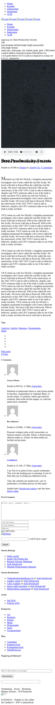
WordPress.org (14, 650)
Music (10, 622)
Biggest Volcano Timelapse (19, 561)
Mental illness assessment (19, 589)
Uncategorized (14, 630)
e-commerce (12, 460)
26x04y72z (35, 167)
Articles (13, 328)
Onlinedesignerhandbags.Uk (20, 578)
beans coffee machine (17, 586)
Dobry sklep (12, 491)
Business (23, 328)
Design (23, 167)
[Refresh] (6, 534)
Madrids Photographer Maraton (21, 567)
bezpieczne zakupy (28, 488)
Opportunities (34, 328)
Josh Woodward (14, 564)
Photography (13, 625)
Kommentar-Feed (15, 647)
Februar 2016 (13, 603)
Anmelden (12, 642)
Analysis (5, 328)
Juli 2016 (11, 600)
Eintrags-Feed (13, 644)
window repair (14, 581)
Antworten (37, 386)
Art (8, 614)
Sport (9, 628)
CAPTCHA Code (37, 539)
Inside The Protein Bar (17, 559)
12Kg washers (13, 583)
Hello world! (13, 556)
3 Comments (46, 167)
